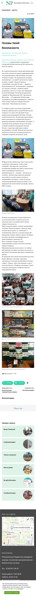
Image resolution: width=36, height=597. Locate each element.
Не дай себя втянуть (10, 480)
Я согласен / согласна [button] (11, 592)
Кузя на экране (8, 467)
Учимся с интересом (10, 455)
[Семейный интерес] (27, 495)
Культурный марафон (28, 390)
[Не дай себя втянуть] (27, 482)
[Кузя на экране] (27, 469)
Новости (14, 10)
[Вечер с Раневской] (27, 431)
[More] (28, 383)
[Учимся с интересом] (27, 456)
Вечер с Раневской (9, 429)
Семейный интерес (10, 493)
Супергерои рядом (9, 442)
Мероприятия (6, 10)
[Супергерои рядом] (27, 444)
